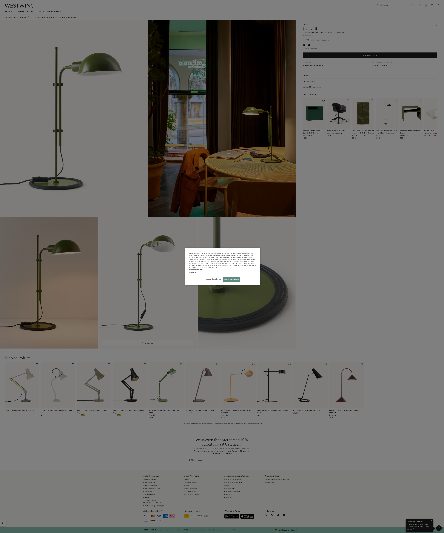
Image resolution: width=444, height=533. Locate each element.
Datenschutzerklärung (196, 269)
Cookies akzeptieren (231, 279)
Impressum (192, 272)
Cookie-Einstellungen (213, 279)
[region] (222, 266)
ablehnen (229, 265)
